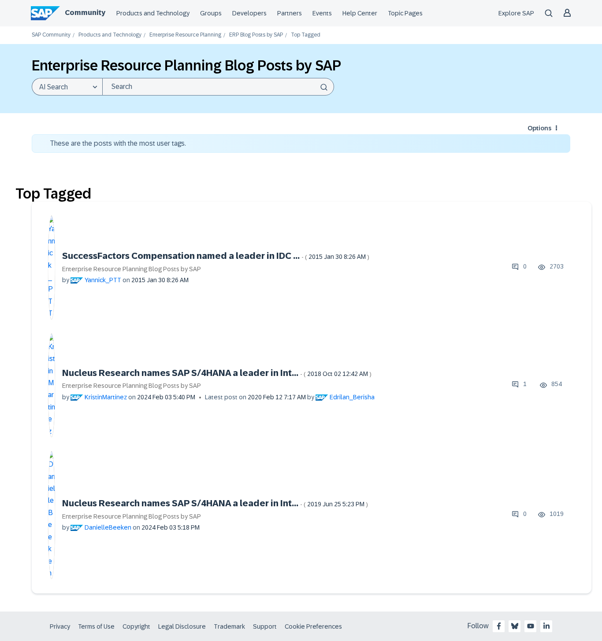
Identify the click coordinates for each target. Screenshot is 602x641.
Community (85, 12)
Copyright (136, 626)
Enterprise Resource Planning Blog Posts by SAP (131, 269)
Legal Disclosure (182, 626)
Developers (249, 13)
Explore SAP (516, 13)
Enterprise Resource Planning (185, 35)
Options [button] (539, 128)
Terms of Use (96, 626)
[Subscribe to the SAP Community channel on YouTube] (530, 626)
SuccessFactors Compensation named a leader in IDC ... (215, 256)
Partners (289, 13)
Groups (211, 13)
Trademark (229, 626)
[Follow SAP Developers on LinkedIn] (546, 626)
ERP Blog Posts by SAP (256, 35)
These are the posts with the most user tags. (118, 143)
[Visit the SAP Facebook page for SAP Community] (498, 626)
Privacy (60, 626)
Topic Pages (405, 13)
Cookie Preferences (313, 626)
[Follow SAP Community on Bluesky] (514, 626)
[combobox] (218, 87)
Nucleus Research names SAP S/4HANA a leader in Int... (217, 373)
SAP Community (51, 35)
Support (265, 626)
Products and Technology (153, 13)
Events (322, 13)
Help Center (359, 13)
